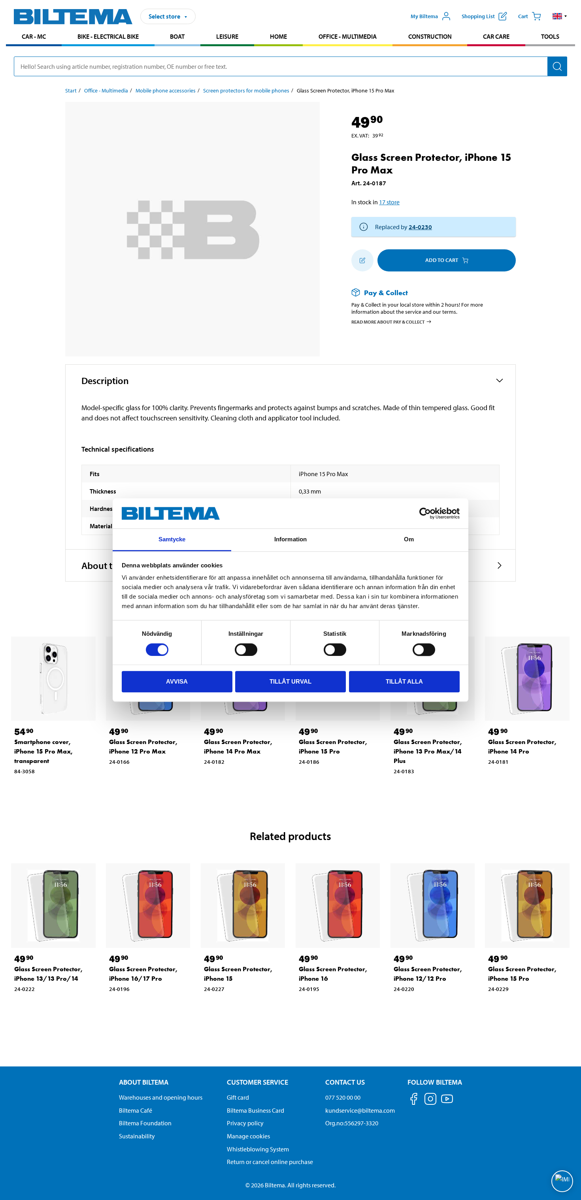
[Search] (557, 66)
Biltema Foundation (145, 1123)
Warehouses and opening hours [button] (160, 1097)
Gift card (238, 1097)
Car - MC (34, 36)
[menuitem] (34, 37)
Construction (430, 36)
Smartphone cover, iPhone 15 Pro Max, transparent (43, 751)
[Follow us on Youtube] (447, 1102)
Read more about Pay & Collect (388, 322)
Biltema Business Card (255, 1110)
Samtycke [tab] (172, 539)
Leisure (227, 36)
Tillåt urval (290, 681)
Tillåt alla (404, 681)
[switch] (246, 649)
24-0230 (420, 227)
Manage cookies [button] (248, 1136)
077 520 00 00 (342, 1097)
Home (278, 36)
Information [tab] (290, 539)
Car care (496, 36)
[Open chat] (562, 1181)
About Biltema (143, 1082)
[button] (560, 16)
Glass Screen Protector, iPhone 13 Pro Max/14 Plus (428, 751)
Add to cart (441, 260)
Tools (550, 36)
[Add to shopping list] (362, 260)
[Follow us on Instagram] (430, 1100)
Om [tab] (409, 539)
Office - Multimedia (348, 36)
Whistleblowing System (258, 1149)
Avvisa (177, 681)
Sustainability (137, 1136)
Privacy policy (245, 1123)
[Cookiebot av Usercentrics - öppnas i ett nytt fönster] (425, 513)
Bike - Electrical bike (108, 36)
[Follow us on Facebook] (413, 1100)
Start (71, 90)
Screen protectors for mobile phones (246, 90)
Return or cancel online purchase (270, 1162)
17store (389, 202)
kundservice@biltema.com (360, 1110)
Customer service (257, 1082)
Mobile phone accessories (166, 90)
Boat (177, 36)
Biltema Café (135, 1110)
